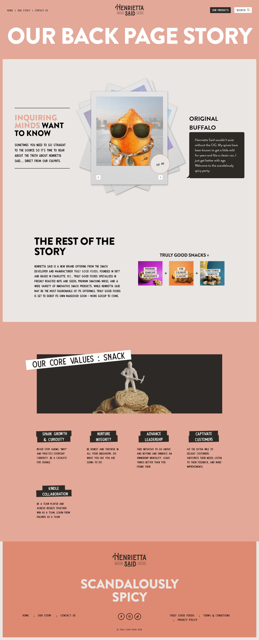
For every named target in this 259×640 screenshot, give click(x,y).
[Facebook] (121, 618)
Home (10, 10)
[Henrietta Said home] (129, 10)
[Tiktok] (137, 618)
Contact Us (41, 10)
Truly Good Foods (86, 270)
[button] (98, 177)
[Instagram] (129, 618)
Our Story (24, 10)
